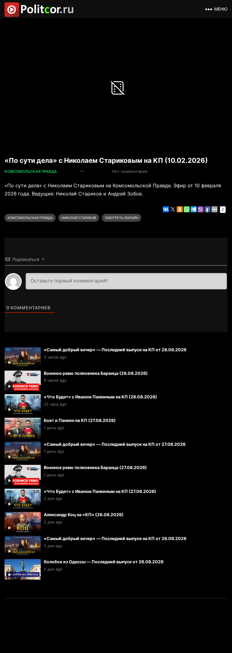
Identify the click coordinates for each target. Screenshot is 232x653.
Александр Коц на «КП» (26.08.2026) (84, 514)
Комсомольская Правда (31, 171)
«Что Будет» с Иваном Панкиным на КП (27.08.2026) (100, 491)
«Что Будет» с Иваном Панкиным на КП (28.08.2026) (100, 396)
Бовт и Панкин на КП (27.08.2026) (80, 420)
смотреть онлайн (121, 218)
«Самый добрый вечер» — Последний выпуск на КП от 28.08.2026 (115, 349)
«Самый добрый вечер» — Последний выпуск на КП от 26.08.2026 (115, 538)
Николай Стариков (78, 218)
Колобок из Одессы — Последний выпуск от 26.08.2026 (103, 561)
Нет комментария (129, 171)
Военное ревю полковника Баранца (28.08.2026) (96, 373)
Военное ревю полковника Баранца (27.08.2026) (95, 467)
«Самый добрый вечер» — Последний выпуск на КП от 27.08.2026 (114, 444)
